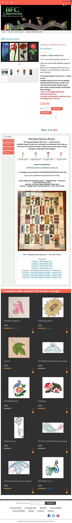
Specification (8, 141)
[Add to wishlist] (33, 329)
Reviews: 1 (49, 328)
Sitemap (31, 511)
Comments (7, 145)
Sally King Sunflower (45, 321)
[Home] (12, 12)
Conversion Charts (30, 508)
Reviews (6, 153)
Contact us (40, 511)
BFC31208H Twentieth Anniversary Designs (52, 361)
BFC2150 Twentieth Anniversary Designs (18, 481)
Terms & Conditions (19, 511)
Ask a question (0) (46, 48)
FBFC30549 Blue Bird (11, 401)
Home (3, 32)
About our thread (15, 508)
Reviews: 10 (15, 328)
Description (8, 137)
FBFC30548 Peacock (45, 481)
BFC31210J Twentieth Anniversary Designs (52, 441)
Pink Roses (42, 401)
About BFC (43, 508)
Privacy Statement (56, 508)
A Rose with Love (10, 441)
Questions (7, 149)
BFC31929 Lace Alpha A (12, 321)
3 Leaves (7, 361)
